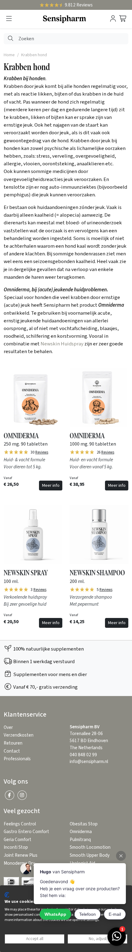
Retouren (13, 743)
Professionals (17, 759)
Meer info (51, 485)
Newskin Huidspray (62, 344)
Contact (12, 751)
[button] (9, 19)
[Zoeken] (10, 39)
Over (8, 727)
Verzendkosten (18, 735)
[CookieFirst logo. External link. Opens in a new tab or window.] (7, 895)
